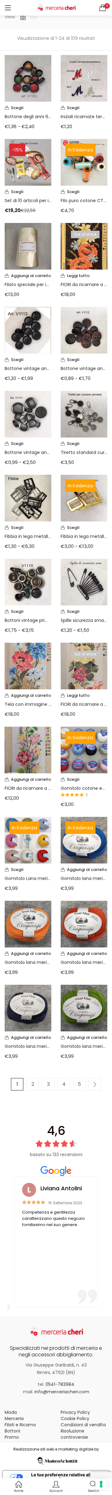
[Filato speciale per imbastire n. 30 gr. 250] (28, 246)
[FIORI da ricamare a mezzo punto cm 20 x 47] (84, 246)
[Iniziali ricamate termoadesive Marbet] (84, 78)
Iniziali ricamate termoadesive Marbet (84, 116)
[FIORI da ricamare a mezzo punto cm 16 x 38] (28, 750)
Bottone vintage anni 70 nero (28, 368)
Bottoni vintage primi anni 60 (28, 620)
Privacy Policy (75, 1412)
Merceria (14, 1418)
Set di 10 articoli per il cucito (28, 200)
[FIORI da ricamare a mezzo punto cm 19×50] (84, 666)
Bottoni (12, 1431)
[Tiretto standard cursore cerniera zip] (84, 414)
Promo (12, 1437)
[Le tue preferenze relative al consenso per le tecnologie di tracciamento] (101, 1484)
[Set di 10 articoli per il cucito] (28, 162)
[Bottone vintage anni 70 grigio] (28, 414)
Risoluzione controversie (74, 1434)
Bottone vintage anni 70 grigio (28, 452)
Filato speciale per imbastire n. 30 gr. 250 (28, 284)
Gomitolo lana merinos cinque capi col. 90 (28, 962)
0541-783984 (59, 1384)
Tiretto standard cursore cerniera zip (84, 452)
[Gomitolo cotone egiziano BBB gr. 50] (84, 750)
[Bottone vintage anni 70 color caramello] (84, 330)
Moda (11, 1412)
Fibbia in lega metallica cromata (28, 536)
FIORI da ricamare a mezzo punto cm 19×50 (84, 704)
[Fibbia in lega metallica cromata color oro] (84, 498)
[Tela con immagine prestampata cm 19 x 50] (28, 666)
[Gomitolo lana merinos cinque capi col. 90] (28, 924)
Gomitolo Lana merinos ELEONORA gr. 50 (28, 878)
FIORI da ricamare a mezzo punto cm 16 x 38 (28, 788)
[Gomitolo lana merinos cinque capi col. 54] (84, 840)
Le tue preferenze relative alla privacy (62, 1477)
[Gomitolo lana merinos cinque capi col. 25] (84, 924)
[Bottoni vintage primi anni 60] (28, 582)
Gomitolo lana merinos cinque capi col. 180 (84, 1046)
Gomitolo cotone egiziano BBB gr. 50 (84, 788)
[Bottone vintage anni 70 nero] (28, 330)
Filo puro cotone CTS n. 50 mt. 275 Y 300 (84, 200)
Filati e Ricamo (20, 1425)
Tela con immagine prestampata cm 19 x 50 (28, 704)
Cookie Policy (75, 1418)
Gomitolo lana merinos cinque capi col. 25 (84, 962)
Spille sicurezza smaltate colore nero (84, 620)
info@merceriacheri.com (62, 1392)
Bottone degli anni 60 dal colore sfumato (28, 116)
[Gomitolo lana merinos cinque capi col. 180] (84, 1008)
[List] (33, 17)
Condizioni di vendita (83, 1425)
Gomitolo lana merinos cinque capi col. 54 (84, 878)
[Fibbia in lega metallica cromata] (28, 498)
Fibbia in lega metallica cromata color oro (84, 536)
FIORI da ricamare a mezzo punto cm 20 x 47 (84, 284)
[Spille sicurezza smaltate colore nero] (84, 582)
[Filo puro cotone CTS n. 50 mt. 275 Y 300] (84, 162)
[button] (102, 8)
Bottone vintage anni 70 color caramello (84, 368)
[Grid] (23, 17)
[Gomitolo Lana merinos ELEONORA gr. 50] (28, 840)
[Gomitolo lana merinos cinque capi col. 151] (28, 1008)
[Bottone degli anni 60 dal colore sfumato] (28, 78)
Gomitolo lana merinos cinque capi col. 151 (28, 1046)
